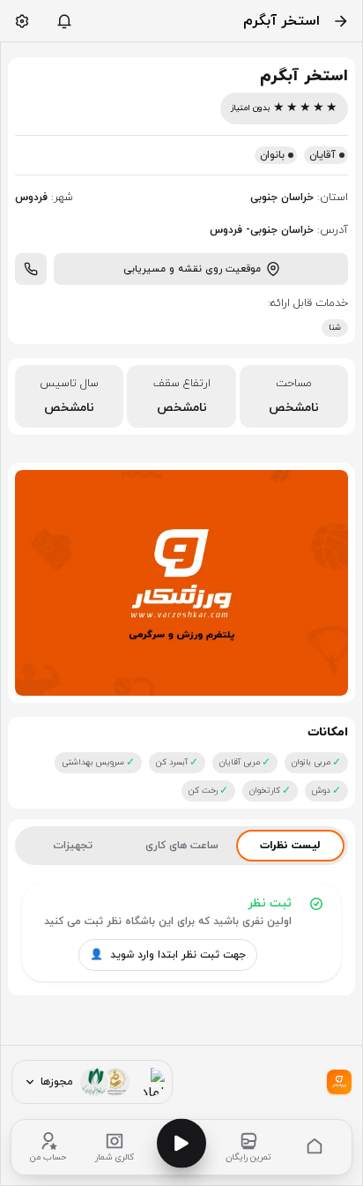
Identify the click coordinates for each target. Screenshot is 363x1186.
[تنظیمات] (22, 21)
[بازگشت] (341, 21)
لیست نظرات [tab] (290, 846)
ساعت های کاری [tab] (182, 846)
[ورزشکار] (339, 1082)
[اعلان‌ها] (64, 21)
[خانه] (314, 1147)
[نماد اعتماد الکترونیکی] (151, 1082)
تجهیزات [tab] (73, 846)
